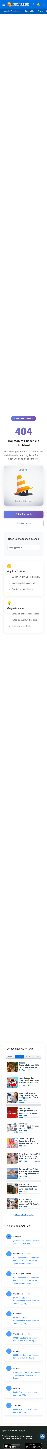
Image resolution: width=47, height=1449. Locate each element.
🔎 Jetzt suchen (23, 523)
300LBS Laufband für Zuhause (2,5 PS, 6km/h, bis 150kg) (26, 1339)
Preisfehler (29, 11)
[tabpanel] (23, 1135)
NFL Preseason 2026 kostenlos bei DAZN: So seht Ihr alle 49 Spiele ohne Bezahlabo (26, 1261)
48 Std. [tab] (28, 1056)
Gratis (40, 11)
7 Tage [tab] (36, 1056)
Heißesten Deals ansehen (23, 1215)
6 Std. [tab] (10, 1056)
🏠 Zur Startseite (23, 514)
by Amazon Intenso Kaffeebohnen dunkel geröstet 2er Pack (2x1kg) (26, 1301)
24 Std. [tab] (19, 1056)
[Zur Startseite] (19, 4)
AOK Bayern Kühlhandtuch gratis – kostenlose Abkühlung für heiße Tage (26, 1375)
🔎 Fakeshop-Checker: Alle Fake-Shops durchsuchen (27, 1242)
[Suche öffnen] (33, 4)
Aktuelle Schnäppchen (13, 11)
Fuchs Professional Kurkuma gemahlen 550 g (25, 1393)
